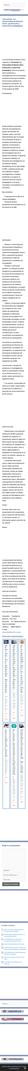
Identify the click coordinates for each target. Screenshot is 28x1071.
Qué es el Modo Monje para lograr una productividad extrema (14, 935)
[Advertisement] (14, 44)
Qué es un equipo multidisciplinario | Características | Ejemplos (14, 752)
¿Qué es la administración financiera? (14, 944)
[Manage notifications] (25, 1068)
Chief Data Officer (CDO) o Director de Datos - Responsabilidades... (6, 670)
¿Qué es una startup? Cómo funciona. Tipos (14, 958)
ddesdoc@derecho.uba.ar (11, 632)
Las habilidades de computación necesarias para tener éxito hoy (14, 668)
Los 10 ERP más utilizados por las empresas (13, 962)
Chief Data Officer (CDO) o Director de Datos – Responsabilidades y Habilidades (15, 948)
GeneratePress (15, 1068)
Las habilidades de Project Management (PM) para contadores (15, 953)
